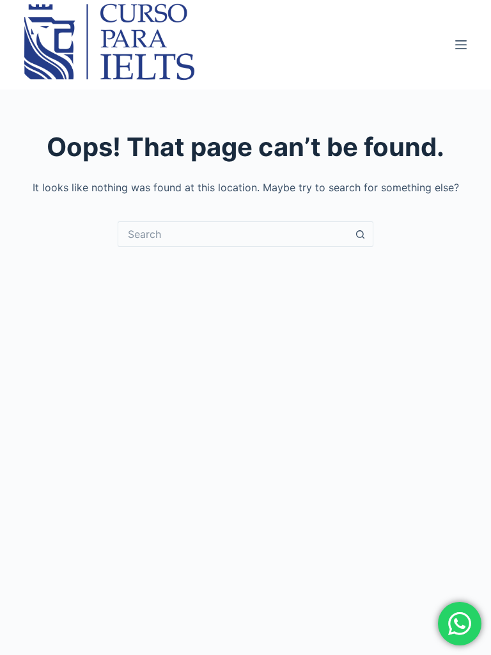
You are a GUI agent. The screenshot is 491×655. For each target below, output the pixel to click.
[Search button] (360, 234)
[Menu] (461, 45)
